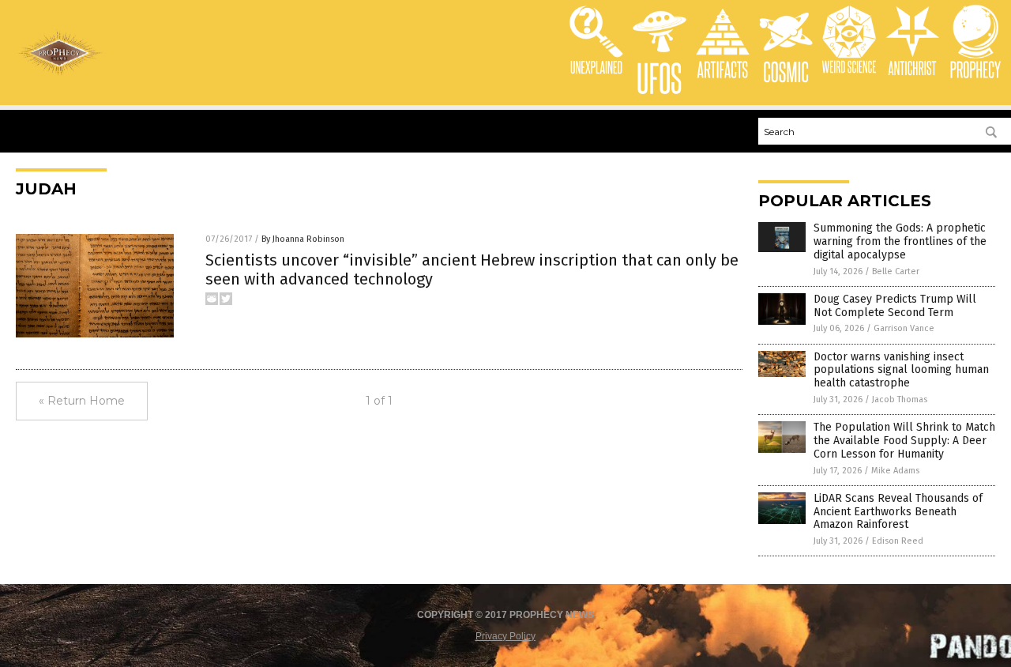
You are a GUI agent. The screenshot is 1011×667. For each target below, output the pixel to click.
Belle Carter (895, 271)
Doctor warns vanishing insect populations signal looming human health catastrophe (901, 370)
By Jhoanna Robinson (302, 239)
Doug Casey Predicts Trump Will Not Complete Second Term (895, 305)
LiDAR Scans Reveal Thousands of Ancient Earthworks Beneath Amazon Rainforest (898, 512)
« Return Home (82, 401)
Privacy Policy (505, 636)
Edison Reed (897, 541)
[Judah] (60, 73)
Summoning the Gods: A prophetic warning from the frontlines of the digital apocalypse (900, 241)
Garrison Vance (904, 328)
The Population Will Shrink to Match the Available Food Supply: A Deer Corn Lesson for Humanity (904, 440)
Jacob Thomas (899, 399)
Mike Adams (895, 470)
